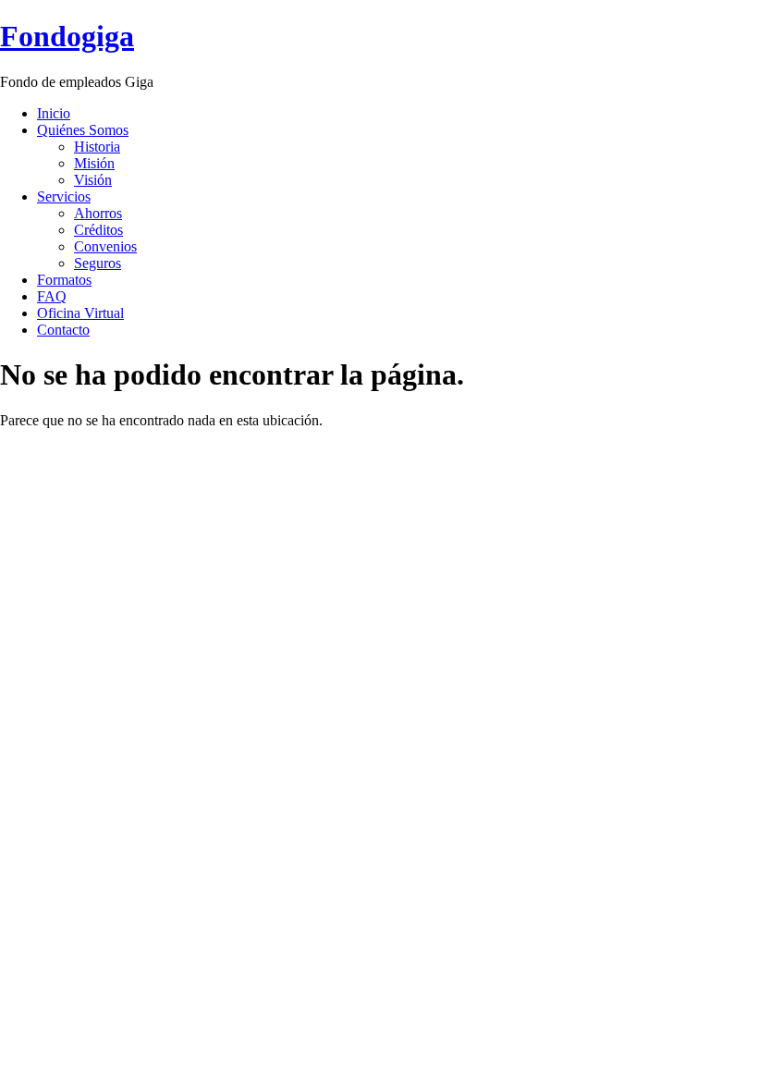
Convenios (105, 246)
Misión (94, 163)
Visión (93, 180)
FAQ (52, 296)
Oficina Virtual (80, 313)
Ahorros (98, 213)
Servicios (64, 196)
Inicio (53, 113)
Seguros (97, 263)
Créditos (98, 230)
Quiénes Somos (82, 130)
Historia (97, 146)
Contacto (63, 329)
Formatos (64, 280)
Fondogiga (67, 36)
